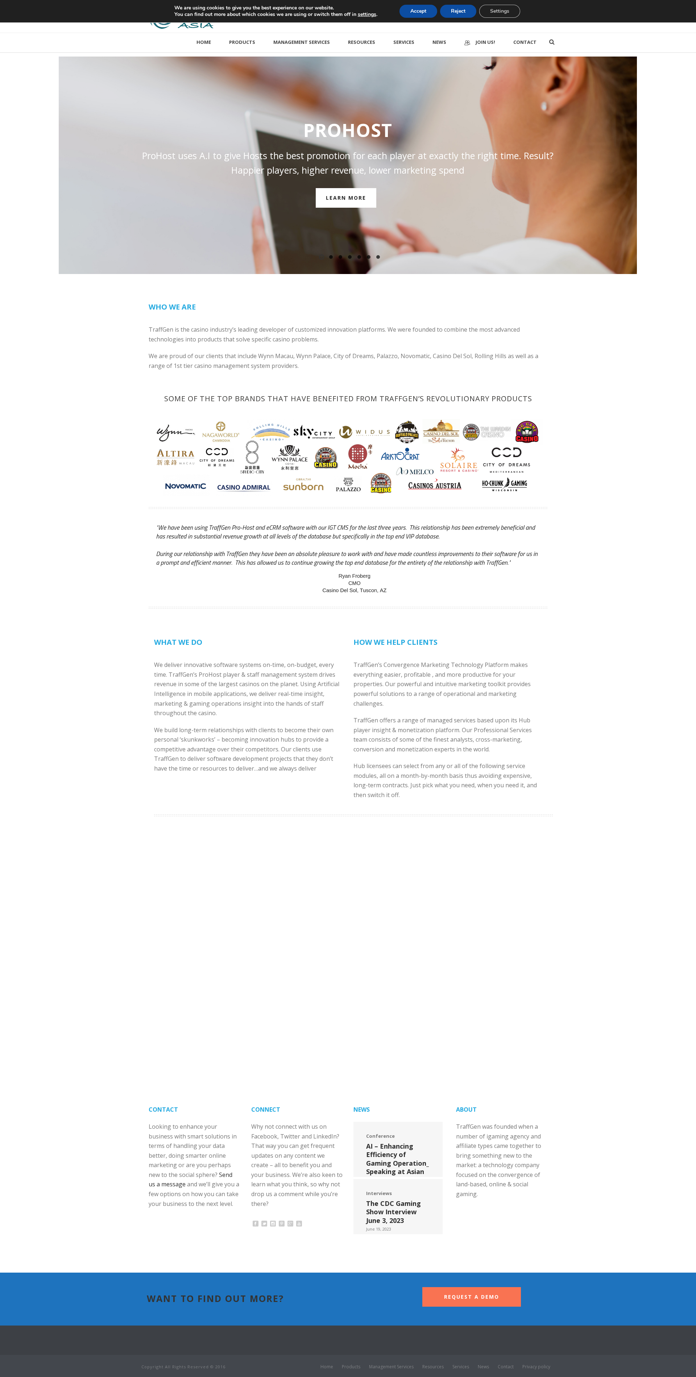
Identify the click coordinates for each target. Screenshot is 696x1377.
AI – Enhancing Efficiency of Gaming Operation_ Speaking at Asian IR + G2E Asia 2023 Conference (397, 1167)
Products (242, 42)
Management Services (301, 42)
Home (203, 42)
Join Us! (485, 42)
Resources (361, 42)
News (439, 42)
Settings (499, 11)
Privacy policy (536, 1367)
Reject (458, 11)
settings (367, 14)
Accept (418, 11)
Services (403, 42)
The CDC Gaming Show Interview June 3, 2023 (393, 1211)
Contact (524, 42)
